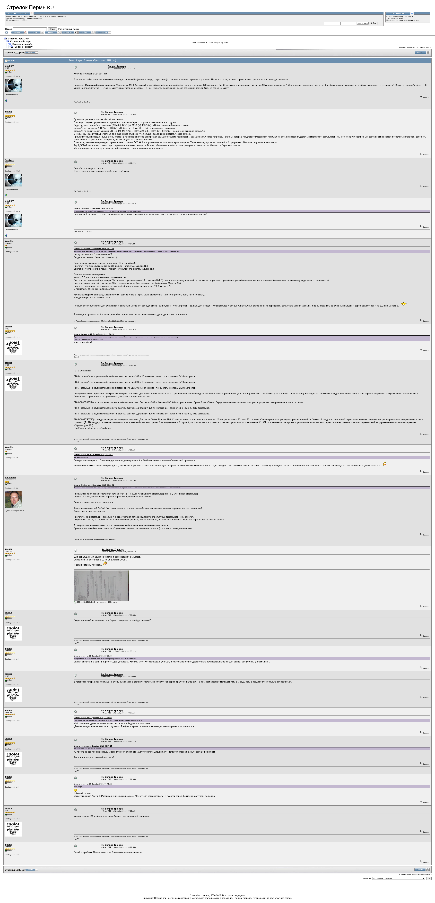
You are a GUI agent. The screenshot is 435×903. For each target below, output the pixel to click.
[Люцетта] (6, 101)
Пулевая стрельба (22, 44)
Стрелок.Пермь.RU (18, 38)
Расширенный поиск (68, 29)
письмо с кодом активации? (30, 18)
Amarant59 (10, 477)
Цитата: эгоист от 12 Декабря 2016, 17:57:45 (93, 656)
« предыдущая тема (407, 47)
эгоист (8, 326)
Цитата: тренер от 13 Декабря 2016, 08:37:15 (93, 746)
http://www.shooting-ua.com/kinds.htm (92, 428)
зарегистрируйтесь (58, 16)
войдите (43, 16)
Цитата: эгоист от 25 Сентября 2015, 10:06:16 (93, 455)
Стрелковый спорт (20, 41)
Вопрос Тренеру (23, 47)
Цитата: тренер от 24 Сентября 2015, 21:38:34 (93, 208)
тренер (8, 111)
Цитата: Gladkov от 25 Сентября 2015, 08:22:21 (94, 249)
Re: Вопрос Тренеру (112, 112)
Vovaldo (9, 241)
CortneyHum (413, 20)
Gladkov (9, 66)
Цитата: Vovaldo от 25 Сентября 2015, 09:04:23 (94, 334)
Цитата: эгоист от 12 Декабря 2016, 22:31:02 (93, 718)
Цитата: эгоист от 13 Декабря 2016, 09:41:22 (93, 784)
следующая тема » (423, 47)
